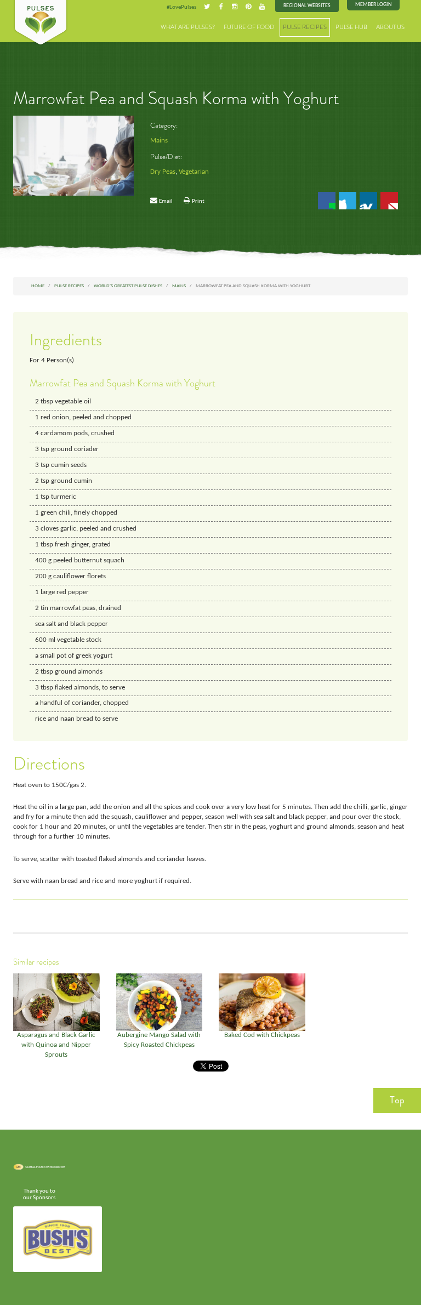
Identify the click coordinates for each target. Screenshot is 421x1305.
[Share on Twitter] (347, 200)
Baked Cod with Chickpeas (262, 1035)
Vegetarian (194, 172)
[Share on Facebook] (326, 200)
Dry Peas (162, 172)
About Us (390, 27)
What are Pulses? (188, 27)
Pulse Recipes (305, 27)
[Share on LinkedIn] (368, 200)
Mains (159, 141)
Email (166, 201)
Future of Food (249, 27)
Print (198, 201)
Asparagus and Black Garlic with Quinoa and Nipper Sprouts (56, 1045)
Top (397, 1100)
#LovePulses (181, 7)
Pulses (40, 23)
